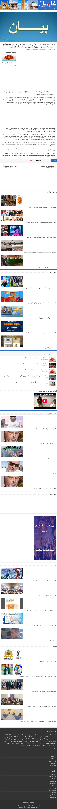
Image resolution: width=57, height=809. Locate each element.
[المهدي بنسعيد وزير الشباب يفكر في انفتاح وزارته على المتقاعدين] (12, 215)
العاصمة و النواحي (19, 737)
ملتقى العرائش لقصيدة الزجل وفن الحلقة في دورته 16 (43, 318)
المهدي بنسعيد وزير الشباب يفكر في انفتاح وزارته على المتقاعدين (40, 222)
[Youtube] (28, 804)
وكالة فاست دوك (27, 802)
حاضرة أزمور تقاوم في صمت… (48, 458)
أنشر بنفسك (53, 756)
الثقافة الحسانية (52, 792)
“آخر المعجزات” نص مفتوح (49, 473)
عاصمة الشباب (38, 743)
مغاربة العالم (47, 745)
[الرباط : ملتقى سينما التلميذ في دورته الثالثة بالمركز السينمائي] (12, 619)
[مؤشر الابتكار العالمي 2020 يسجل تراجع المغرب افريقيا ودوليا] (12, 604)
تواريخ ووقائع (7, 739)
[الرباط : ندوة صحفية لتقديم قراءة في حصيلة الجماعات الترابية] (12, 326)
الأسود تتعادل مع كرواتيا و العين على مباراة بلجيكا (44, 580)
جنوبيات (48, 741)
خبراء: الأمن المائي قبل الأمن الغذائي (47, 267)
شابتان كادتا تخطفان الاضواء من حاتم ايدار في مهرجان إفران (34, 363)
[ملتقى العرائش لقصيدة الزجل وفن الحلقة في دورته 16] (12, 311)
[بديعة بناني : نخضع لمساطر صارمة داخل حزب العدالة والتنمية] (12, 699)
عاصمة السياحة (44, 743)
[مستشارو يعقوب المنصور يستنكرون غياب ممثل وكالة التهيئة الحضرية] (12, 245)
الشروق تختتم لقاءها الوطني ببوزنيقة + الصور (45, 595)
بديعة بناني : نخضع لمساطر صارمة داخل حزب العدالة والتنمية (42, 706)
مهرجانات (29, 745)
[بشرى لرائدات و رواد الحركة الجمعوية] (12, 654)
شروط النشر (53, 758)
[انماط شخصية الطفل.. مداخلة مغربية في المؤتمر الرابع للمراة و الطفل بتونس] (12, 714)
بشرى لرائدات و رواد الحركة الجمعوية (47, 661)
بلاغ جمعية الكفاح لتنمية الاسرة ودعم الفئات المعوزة (44, 691)
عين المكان (26, 743)
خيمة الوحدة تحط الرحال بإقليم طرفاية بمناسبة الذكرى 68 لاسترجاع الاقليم (30, 382)
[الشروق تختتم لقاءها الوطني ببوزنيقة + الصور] (12, 589)
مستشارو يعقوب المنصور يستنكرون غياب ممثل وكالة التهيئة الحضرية (40, 252)
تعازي (22, 739)
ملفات (34, 745)
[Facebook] (31, 804)
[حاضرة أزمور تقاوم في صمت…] (12, 452)
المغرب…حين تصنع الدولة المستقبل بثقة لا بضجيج (44, 428)
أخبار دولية (53, 734)
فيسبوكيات (20, 743)
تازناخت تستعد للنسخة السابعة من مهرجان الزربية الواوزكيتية (42, 303)
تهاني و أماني (14, 739)
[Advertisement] (28, 79)
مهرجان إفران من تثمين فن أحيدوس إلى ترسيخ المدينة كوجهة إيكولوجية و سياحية (29, 357)
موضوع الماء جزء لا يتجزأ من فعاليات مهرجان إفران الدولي (42, 207)
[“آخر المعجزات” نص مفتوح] (12, 467)
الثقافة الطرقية (52, 783)
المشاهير (53, 739)
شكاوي (20, 741)
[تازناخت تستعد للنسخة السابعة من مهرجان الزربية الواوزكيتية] (12, 296)
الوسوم (37, 354)
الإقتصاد (14, 734)
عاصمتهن (32, 743)
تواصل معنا (53, 763)
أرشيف (42, 734)
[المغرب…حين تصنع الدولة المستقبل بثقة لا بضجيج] (12, 422)
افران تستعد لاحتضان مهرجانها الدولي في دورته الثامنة (9, 63)
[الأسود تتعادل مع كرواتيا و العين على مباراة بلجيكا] (12, 574)
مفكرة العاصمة (40, 745)
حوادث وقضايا (40, 741)
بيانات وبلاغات (35, 49)
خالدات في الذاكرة (52, 776)
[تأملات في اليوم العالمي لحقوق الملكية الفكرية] (12, 482)
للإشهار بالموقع (52, 761)
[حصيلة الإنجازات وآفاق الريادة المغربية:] (12, 437)
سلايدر (25, 741)
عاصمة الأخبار (13, 741)
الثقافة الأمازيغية (52, 790)
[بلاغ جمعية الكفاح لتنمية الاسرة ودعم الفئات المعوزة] (12, 684)
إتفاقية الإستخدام (52, 765)
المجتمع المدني (7, 737)
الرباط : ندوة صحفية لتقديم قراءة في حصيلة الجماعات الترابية (41, 333)
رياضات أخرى (31, 741)
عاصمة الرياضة (51, 743)
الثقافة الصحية (30, 736)
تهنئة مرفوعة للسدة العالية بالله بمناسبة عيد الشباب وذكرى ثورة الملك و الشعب (37, 676)
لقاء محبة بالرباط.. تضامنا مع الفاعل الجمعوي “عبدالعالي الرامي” (40, 288)
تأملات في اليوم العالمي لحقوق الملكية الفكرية (45, 488)
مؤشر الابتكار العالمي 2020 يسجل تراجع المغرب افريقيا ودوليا (41, 610)
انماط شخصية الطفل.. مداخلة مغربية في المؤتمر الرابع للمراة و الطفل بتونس (38, 721)
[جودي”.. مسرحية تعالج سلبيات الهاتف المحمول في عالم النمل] (12, 230)
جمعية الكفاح (53, 741)
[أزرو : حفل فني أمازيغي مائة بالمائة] (12, 341)
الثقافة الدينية (36, 736)
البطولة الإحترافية (8, 734)
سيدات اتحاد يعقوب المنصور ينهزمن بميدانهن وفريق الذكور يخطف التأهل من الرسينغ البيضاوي (25, 375)
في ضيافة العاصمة (13, 743)
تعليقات (43, 354)
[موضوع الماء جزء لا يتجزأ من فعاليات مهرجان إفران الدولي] (12, 200)
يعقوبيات (24, 745)
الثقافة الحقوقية (42, 49)
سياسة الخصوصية (52, 767)
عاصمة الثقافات (6, 741)
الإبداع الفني (20, 734)
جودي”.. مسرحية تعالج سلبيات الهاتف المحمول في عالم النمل (41, 237)
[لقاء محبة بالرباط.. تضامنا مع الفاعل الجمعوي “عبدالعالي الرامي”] (12, 281)
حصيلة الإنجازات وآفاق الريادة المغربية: (47, 443)
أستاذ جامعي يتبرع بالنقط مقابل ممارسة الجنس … (10, 166)
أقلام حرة (32, 734)
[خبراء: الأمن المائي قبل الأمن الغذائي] (12, 260)
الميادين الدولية (40, 739)
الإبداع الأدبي (25, 734)
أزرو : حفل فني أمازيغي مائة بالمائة (48, 347)
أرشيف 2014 (37, 734)
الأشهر (48, 354)
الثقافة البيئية (50, 736)
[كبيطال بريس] (28, 5)
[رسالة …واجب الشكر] (12, 634)
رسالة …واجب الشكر (51, 640)
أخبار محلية (47, 734)
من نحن (54, 751)
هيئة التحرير (53, 754)
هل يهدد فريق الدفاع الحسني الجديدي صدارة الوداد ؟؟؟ (47, 166)
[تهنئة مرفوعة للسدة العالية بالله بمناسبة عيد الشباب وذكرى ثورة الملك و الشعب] (12, 669)
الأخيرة (54, 354)
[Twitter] (29, 804)
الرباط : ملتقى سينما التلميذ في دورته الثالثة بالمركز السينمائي (41, 625)
